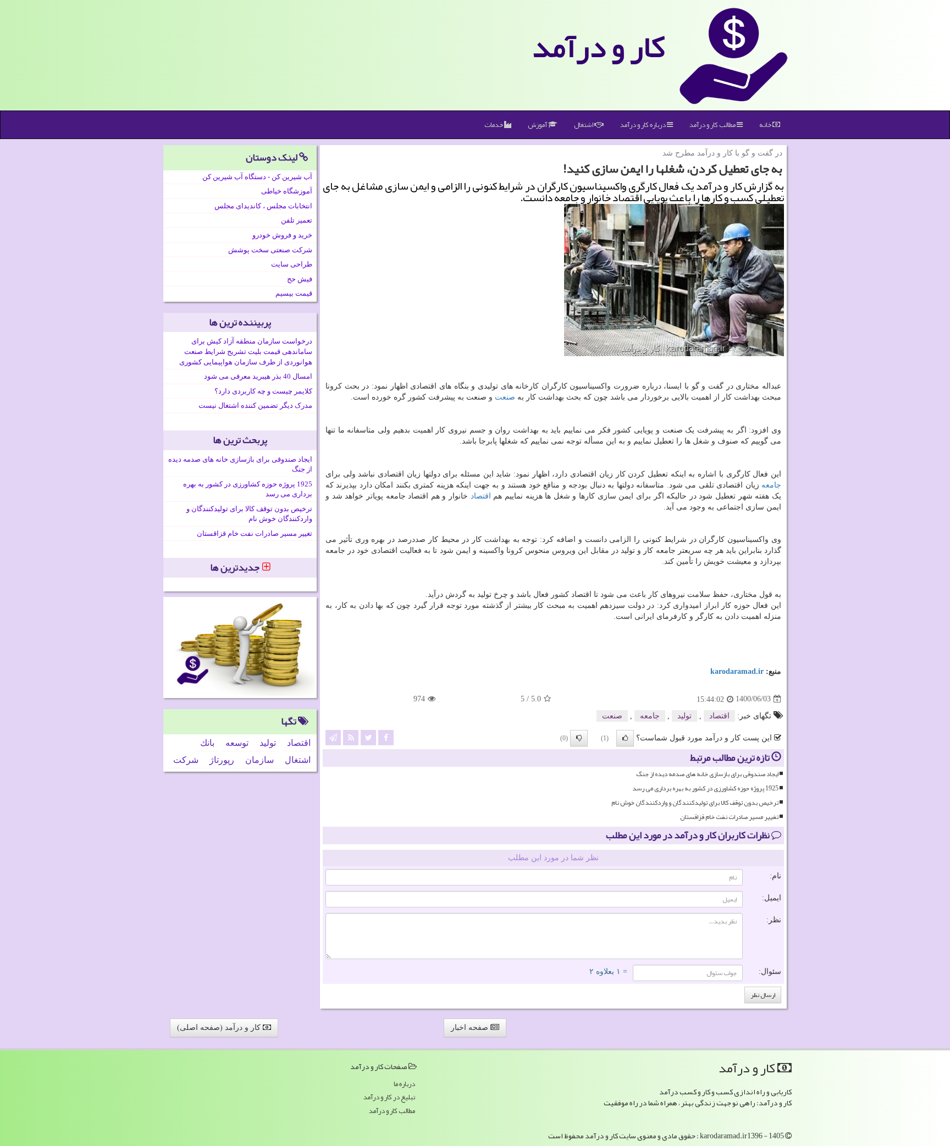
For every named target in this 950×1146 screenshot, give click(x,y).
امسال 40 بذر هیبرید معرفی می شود (258, 376)
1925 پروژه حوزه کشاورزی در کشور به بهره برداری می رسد (705, 788)
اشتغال (584, 125)
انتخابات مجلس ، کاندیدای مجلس (263, 206)
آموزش (538, 125)
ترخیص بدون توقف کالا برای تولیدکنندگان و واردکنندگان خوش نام (694, 802)
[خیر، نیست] (579, 738)
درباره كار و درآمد (643, 125)
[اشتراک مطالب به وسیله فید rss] (350, 737)
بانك (207, 743)
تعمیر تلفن (296, 220)
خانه (765, 125)
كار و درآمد (598, 46)
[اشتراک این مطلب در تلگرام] (333, 737)
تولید (684, 716)
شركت (185, 760)
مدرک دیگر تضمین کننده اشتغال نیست (255, 405)
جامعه (771, 485)
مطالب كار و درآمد (713, 125)
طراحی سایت (291, 264)
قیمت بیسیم (293, 293)
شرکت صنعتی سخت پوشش (270, 250)
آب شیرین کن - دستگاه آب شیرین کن (257, 177)
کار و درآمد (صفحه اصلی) (220, 1027)
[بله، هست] (625, 738)
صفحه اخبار (470, 1027)
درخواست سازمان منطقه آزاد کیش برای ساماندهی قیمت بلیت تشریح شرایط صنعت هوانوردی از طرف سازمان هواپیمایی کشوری (245, 351)
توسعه (236, 743)
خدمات (494, 125)
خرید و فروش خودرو (282, 235)
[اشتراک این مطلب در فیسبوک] (386, 737)
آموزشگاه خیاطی (286, 191)
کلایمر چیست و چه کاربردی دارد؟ (263, 391)
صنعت (505, 397)
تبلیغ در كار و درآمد (389, 1097)
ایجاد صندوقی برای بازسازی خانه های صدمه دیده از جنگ (707, 774)
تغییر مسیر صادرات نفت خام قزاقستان (729, 817)
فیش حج (299, 279)
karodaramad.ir (737, 671)
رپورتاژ (221, 760)
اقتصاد (481, 496)
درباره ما (404, 1084)
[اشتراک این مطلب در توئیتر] (368, 737)
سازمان (259, 760)
